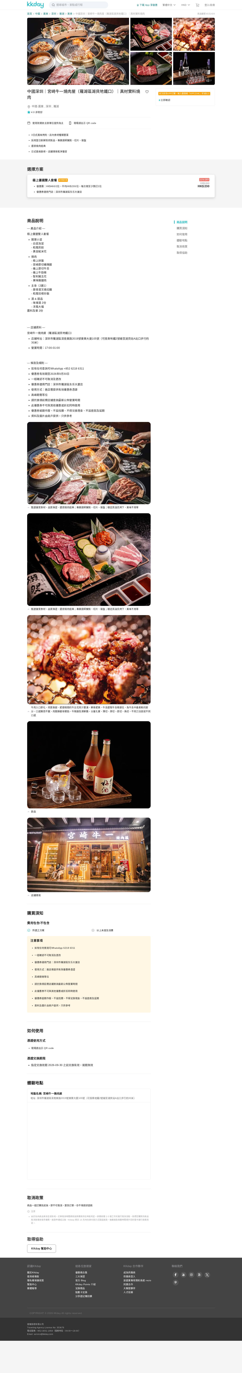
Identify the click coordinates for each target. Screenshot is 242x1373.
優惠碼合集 (81, 1272)
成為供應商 (129, 1272)
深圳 (53, 13)
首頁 (29, 13)
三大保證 (80, 1276)
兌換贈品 (80, 1288)
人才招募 (128, 1292)
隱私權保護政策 (35, 1280)
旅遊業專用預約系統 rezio (137, 1280)
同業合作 (128, 1284)
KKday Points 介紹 (85, 1284)
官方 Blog (80, 1280)
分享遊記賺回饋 (83, 1296)
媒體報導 (32, 1288)
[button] (35, 112)
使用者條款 (33, 1276)
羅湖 (61, 13)
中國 (37, 13)
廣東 (45, 13)
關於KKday (33, 1272)
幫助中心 (32, 1284)
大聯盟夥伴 (129, 1288)
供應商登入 (129, 1276)
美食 (69, 13)
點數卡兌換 (81, 1292)
